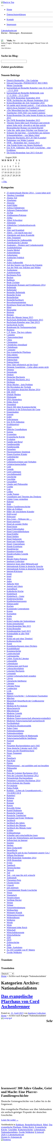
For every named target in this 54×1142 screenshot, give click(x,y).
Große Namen (13, 494)
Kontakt (10, 19)
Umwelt (10, 885)
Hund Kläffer (12, 534)
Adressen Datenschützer (17, 210)
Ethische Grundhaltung (17, 429)
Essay (9, 427)
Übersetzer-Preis (14, 880)
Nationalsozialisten (15, 733)
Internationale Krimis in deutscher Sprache (25, 569)
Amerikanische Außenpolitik (19, 240)
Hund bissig (12, 526)
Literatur (10, 683)
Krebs (9, 616)
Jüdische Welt (13, 584)
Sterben (10, 845)
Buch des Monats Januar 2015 (20, 317)
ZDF (9, 937)
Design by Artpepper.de (11, 1137)
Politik (9, 770)
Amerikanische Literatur (17, 242)
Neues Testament (14, 753)
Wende (10, 922)
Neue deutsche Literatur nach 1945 (22, 748)
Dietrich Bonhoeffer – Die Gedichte (22, 80)
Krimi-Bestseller (14, 628)
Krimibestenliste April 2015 (19, 631)
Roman (10, 800)
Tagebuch (11, 865)
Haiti (9, 504)
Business (10, 330)
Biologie (10, 312)
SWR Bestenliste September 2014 (21, 858)
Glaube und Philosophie (17, 484)
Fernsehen (11, 449)
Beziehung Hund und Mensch (20, 305)
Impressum (11, 24)
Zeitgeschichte (13, 942)
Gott (9, 489)
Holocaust (11, 516)
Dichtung (11, 382)
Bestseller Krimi (14, 295)
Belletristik (11, 287)
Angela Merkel (13, 250)
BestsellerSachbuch (15, 300)
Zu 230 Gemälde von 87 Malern (21, 950)
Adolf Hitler (12, 205)
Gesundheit (12, 482)
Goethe (10, 486)
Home (9, 9)
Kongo (10, 611)
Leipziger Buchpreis (15, 671)
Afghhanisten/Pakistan (16, 215)
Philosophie (12, 768)
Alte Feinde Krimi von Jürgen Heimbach (24, 145)
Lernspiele (11, 673)
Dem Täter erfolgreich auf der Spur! (22, 364)
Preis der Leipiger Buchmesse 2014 (22, 773)
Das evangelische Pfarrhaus (19, 352)
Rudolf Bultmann (14, 810)
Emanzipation (13, 412)
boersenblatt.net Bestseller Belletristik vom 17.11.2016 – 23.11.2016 (25, 94)
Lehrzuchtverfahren (15, 668)
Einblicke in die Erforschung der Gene (23, 409)
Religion (10, 798)
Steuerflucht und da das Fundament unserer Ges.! (28, 853)
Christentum (12, 342)
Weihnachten (12, 910)
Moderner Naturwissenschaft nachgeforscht (26, 721)
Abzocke (11, 203)
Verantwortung (13, 897)
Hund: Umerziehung (16, 544)
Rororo (10, 805)
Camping (11, 335)
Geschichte (11, 477)
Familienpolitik (13, 444)
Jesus (9, 579)
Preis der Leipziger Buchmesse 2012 (23, 775)
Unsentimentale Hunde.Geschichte (22, 890)
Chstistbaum (12, 347)
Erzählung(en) (13, 424)
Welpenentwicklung (15, 915)
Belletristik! (12, 290)
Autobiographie (13, 272)
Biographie (11, 310)
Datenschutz (12, 359)
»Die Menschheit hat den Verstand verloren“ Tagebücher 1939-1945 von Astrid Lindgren (26, 111)
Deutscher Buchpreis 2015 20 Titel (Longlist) (26, 138)
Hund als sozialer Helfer (17, 524)
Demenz (10, 369)
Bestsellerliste (13, 297)
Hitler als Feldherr (14, 509)
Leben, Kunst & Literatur (18, 658)
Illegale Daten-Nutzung (17, 559)
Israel (9, 576)
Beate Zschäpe (13, 282)
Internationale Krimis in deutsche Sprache (25, 566)
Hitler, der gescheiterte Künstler (20, 511)
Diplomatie (11, 397)
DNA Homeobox (14, 399)
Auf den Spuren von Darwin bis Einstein (24, 265)
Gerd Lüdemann (14, 472)
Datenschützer (13, 362)
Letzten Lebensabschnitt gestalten (21, 676)
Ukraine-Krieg (13, 882)
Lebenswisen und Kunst (17, 666)
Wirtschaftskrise (13, 935)
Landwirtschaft (13, 653)
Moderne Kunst (13, 716)
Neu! (9, 743)
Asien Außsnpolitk (15, 262)
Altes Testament (14, 237)
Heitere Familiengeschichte (18, 506)
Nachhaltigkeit (13, 723)
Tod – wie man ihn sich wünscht (21, 875)
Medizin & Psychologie (17, 706)
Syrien (9, 863)
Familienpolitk (13, 447)
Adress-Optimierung (16, 208)
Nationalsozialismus (15, 731)
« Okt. (4, 181)
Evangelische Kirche (16, 437)
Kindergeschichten (15, 599)
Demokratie (12, 372)
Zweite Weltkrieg (14, 952)
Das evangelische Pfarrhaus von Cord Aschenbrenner (20, 1001)
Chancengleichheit (15, 337)
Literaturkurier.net (9, 30)
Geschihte (11, 479)
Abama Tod (12, 198)
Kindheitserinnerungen (17, 601)
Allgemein (11, 223)
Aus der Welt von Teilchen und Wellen (24, 267)
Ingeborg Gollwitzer (15, 561)
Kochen (10, 606)
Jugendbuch (12, 589)
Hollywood (12, 514)
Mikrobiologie (13, 711)
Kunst (9, 643)
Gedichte (11, 459)
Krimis (10, 636)
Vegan (9, 892)
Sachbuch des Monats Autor (19, 828)
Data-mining (12, 355)
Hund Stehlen (13, 536)
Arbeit (9, 260)
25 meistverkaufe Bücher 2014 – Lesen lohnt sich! (29, 193)
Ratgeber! (11, 795)
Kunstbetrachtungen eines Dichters (22, 646)
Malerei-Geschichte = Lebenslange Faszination (27, 696)
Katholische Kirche (15, 591)
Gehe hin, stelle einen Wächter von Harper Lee (27, 130)
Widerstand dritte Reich (17, 927)
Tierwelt (10, 870)
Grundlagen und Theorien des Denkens (24, 496)
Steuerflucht (12, 850)
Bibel (9, 307)
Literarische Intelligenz (17, 681)
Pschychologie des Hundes (18, 783)
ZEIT (9, 940)
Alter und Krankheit (15, 230)
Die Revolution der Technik (19, 387)
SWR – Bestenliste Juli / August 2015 (23, 143)
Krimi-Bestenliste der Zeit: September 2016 (26, 103)
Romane (10, 803)
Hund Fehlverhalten (15, 529)
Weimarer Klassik (14, 912)
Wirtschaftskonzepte (15, 932)
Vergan (10, 902)
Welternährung (13, 917)
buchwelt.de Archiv (15, 325)
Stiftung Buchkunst (15, 855)
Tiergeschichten (13, 868)
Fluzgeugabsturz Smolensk (18, 452)
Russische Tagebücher (16, 815)
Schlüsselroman (13, 833)
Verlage (10, 905)
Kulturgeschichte (14, 641)
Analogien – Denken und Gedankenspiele (25, 245)
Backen (10, 277)
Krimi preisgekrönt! (15, 623)
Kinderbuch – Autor (15, 596)
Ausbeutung (12, 270)
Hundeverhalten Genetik (17, 554)
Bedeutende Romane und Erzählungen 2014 (26, 285)
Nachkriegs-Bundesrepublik (19, 726)
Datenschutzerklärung (16, 14)
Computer (11, 350)
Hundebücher (13, 549)
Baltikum (11, 280)
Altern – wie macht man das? (19, 232)
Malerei (10, 693)
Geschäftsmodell (14, 474)
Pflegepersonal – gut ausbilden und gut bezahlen (28, 765)
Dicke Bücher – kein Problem (20, 384)
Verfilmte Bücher (14, 900)
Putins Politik (12, 788)
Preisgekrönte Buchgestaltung (20, 778)
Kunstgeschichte (14, 651)
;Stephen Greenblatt (15, 195)
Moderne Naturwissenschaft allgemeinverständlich (29, 718)
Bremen (10, 315)
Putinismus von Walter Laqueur (20, 140)
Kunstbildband (13, 648)
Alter (9, 227)
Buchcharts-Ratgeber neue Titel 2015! (23, 322)
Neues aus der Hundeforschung (20, 750)
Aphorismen (12, 255)
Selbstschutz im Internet (17, 840)
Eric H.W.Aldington (15, 422)
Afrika (9, 218)
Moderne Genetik (14, 713)
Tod (8, 873)
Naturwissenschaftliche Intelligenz (22, 738)
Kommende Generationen (18, 609)
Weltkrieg (11, 920)
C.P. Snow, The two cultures (19, 332)
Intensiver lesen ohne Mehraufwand (22, 564)
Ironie (9, 574)
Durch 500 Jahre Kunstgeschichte (21, 407)
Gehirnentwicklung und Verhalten (21, 462)
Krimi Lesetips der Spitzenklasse (21, 621)
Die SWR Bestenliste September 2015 (23, 120)
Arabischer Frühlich (15, 257)
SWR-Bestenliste (14, 860)
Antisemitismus (13, 252)
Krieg (9, 618)
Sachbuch (11, 820)
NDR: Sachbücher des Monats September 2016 (27, 100)
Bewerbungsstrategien (16, 302)
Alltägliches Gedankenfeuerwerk (21, 225)
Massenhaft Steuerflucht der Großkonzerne (25, 701)
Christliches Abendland (17, 345)
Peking (10, 763)
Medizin (10, 703)
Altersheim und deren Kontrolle (20, 235)
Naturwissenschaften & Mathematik (22, 736)
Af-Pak (10, 213)
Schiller (10, 830)
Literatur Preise (13, 686)
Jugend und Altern (15, 586)
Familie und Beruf (15, 442)
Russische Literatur (15, 813)
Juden (9, 581)
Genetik (10, 469)
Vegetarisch (12, 895)
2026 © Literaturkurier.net (12, 1134)
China (9, 340)
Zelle (9, 945)
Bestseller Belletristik (16, 292)
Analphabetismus (14, 247)
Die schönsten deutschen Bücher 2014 (23, 389)
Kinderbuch (12, 594)
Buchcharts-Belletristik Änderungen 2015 (25, 320)
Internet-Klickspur (15, 571)
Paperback (11, 758)
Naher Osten (12, 728)
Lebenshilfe (12, 661)
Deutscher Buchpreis (16, 377)
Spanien (10, 843)
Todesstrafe (12, 877)
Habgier (10, 501)
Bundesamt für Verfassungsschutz (21, 327)
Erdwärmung (12, 419)
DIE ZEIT (11, 392)
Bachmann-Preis (14, 275)
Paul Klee (11, 760)
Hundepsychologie (15, 551)
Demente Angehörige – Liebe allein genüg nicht (28, 367)
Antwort (39, 1132)
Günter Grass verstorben (17, 499)
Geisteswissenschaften (16, 464)
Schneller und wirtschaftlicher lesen (22, 835)
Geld (9, 467)
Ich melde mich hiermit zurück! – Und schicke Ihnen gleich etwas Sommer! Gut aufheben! (30, 106)
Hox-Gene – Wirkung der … (19, 519)
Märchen (10, 698)
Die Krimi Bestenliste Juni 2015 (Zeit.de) (25, 153)
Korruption (11, 614)
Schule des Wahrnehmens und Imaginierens (26, 838)
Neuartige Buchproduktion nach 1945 (23, 745)
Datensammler (13, 357)
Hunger (10, 556)
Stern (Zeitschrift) (14, 848)
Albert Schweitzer (14, 220)
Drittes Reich (12, 402)
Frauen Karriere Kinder (17, 454)
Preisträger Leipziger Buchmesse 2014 (23, 780)
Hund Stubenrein (14, 539)
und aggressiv (13, 887)
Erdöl (9, 417)
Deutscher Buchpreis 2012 (18, 379)
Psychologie (12, 785)
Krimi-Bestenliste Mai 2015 (19, 626)
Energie (10, 414)
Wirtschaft (11, 930)
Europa (10, 432)
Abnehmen (11, 200)
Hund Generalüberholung (18, 531)
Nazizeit (10, 741)
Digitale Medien (14, 394)
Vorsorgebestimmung (16, 907)
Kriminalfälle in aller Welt (18, 633)
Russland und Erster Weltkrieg (20, 818)
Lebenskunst (12, 663)
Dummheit (11, 404)
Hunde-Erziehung (14, 546)
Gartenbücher (13, 457)
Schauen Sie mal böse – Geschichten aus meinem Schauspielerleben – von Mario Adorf (28, 134)
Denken (10, 374)
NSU (9, 755)
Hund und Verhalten (15, 541)
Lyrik (9, 691)
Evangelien (11, 434)
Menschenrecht (13, 708)
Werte (9, 925)
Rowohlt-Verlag (14, 808)
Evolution (11, 439)
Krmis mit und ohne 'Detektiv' (20, 638)
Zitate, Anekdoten (14, 947)
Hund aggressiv (13, 521)
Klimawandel (12, 604)
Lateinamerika (13, 656)
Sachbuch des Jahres (16, 823)
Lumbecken (12, 688)
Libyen (10, 678)
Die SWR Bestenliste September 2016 (23, 98)
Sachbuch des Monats (16, 825)
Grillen (10, 491)
